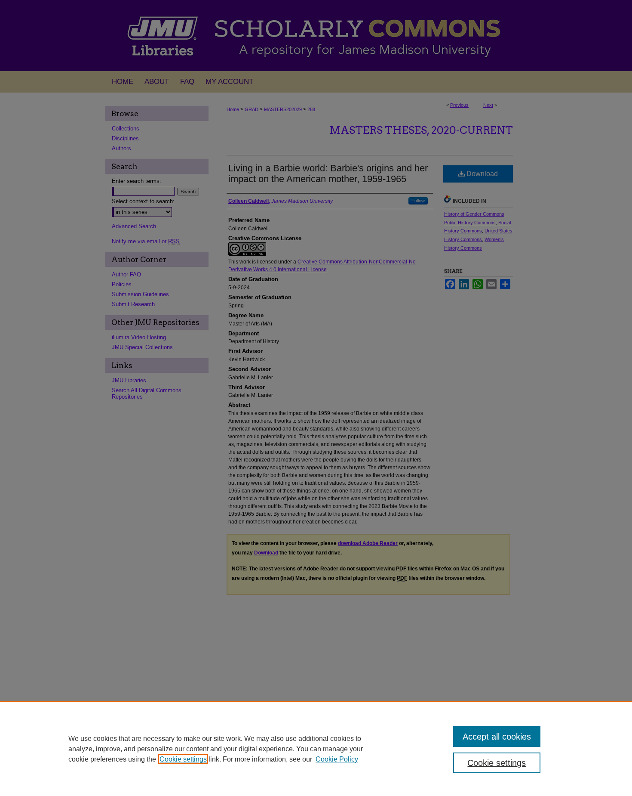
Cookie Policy (337, 759)
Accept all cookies (497, 736)
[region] (316, 748)
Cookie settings (183, 759)
